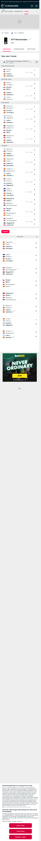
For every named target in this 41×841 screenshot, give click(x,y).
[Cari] (32, 6)
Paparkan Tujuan (20, 837)
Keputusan (31, 49)
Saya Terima (20, 825)
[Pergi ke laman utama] (11, 6)
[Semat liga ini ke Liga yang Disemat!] (30, 39)
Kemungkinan (19, 49)
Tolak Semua (20, 831)
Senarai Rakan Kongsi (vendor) (12, 821)
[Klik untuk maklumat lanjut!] (19, 73)
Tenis (6, 33)
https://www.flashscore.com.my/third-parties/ (18, 807)
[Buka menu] (36, 6)
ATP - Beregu (19, 33)
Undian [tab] (5, 231)
